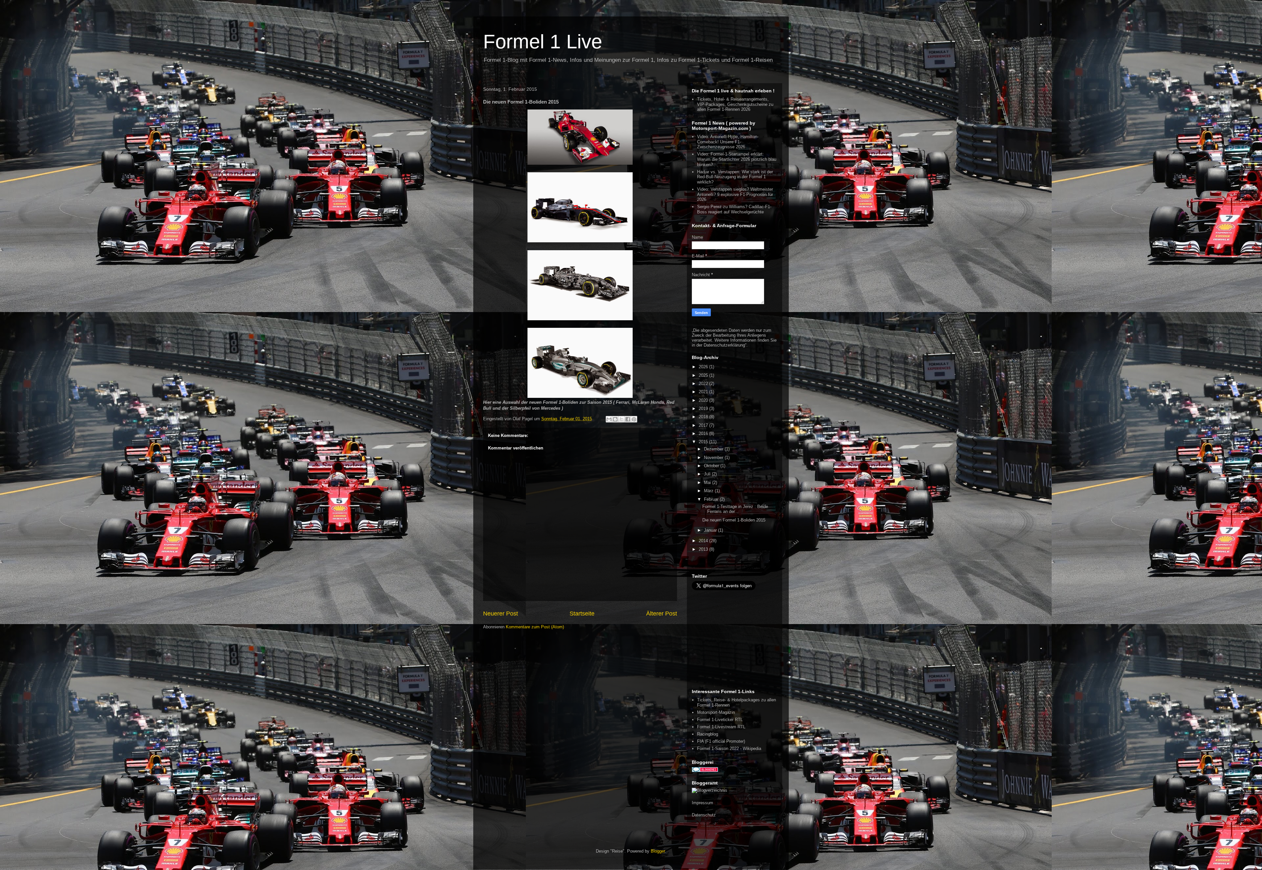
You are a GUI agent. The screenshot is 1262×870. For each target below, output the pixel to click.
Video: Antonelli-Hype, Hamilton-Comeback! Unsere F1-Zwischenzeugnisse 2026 (728, 141)
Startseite (582, 613)
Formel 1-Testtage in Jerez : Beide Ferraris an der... (735, 509)
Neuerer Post (500, 613)
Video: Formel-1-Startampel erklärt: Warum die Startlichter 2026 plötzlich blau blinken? (736, 159)
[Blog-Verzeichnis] (705, 770)
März (709, 490)
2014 (704, 540)
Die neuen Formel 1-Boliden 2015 (733, 520)
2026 (704, 366)
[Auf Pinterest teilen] (634, 419)
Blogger (658, 851)
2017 (704, 425)
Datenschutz (704, 814)
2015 (704, 441)
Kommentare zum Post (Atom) (535, 626)
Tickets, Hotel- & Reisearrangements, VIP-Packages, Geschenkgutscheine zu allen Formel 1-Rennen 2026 (735, 104)
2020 (704, 400)
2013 (704, 549)
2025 (704, 375)
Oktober (712, 465)
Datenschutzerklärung (724, 345)
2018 (704, 416)
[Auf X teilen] (621, 419)
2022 (704, 383)
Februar (712, 499)
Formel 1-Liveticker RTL (720, 719)
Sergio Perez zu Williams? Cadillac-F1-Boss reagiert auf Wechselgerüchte (734, 209)
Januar (711, 530)
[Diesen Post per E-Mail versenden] (609, 419)
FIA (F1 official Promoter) (721, 741)
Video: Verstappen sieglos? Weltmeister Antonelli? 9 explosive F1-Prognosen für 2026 (735, 194)
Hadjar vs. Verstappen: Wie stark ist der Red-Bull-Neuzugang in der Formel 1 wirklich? (735, 176)
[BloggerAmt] (709, 790)
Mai (708, 482)
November (714, 457)
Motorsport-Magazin (716, 712)
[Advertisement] (733, 639)
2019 (704, 408)
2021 (704, 391)
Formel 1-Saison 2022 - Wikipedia (729, 748)
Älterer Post (661, 613)
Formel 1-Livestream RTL (721, 726)
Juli (708, 473)
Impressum (702, 802)
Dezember (714, 449)
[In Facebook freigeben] (627, 419)
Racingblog (707, 734)
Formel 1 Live (542, 42)
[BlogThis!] (615, 419)
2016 (704, 433)
